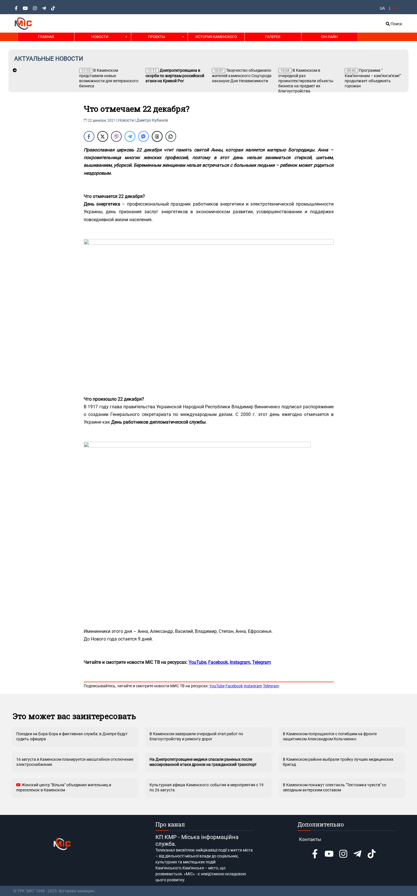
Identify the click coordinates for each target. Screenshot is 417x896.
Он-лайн (329, 37)
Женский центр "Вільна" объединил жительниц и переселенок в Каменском (63, 787)
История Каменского (216, 37)
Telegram (271, 686)
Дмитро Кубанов (152, 120)
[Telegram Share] (130, 136)
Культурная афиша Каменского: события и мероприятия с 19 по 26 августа (206, 787)
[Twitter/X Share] (102, 136)
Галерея (272, 37)
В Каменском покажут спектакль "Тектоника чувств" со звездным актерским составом (334, 787)
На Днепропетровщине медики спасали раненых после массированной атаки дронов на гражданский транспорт (203, 762)
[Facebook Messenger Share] (143, 136)
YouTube (217, 686)
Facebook (234, 686)
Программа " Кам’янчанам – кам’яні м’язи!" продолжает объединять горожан (373, 78)
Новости (99, 37)
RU (395, 8)
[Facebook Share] (89, 136)
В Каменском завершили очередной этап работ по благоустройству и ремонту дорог (196, 736)
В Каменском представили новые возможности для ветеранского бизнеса (108, 78)
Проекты (156, 37)
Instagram (253, 686)
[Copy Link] (170, 136)
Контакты (310, 839)
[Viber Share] (116, 136)
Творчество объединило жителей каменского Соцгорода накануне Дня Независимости (241, 75)
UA (382, 8)
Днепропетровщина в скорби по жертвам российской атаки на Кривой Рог (175, 75)
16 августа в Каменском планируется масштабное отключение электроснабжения (74, 762)
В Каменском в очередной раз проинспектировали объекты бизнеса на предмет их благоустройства (305, 80)
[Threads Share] (157, 136)
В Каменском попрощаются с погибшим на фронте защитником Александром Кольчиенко (330, 736)
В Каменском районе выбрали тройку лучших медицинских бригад (338, 762)
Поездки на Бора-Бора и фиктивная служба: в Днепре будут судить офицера (72, 736)
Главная (46, 37)
